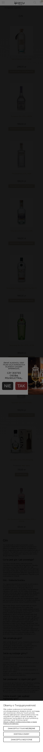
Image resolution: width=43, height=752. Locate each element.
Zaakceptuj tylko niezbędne (21, 728)
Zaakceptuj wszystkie (21, 740)
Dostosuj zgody (21, 734)
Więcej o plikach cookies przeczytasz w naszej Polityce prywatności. (20, 723)
